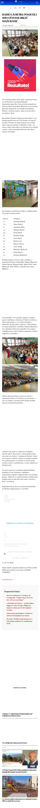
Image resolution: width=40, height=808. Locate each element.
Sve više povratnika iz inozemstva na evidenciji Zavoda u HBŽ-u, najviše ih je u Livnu (19, 800)
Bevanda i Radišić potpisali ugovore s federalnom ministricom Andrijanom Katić (20, 621)
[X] (17, 677)
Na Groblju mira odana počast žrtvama (14, 743)
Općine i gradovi (8, 25)
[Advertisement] (20, 156)
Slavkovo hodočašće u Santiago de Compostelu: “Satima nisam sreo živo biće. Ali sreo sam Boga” (20, 598)
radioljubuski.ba (7, 579)
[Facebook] (13, 677)
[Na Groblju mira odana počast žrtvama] (20, 730)
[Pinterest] (22, 677)
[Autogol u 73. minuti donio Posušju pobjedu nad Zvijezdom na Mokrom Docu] (20, 701)
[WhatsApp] (27, 677)
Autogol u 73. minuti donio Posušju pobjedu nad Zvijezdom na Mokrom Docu (17, 715)
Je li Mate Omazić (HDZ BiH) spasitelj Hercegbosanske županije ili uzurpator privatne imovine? (19, 771)
